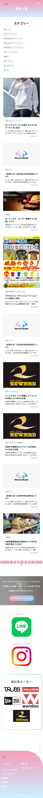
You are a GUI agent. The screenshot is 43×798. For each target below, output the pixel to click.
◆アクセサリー (8, 61)
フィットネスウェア (9, 774)
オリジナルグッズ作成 (9, 769)
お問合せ (5, 786)
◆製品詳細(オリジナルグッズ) (13, 38)
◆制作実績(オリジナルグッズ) (13, 43)
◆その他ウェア (9, 66)
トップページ (6, 764)
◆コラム (6, 70)
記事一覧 (24, 764)
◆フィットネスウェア (11, 52)
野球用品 (5, 778)
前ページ (5, 562)
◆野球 (6, 57)
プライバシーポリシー (29, 768)
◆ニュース (7, 29)
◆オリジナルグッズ (10, 34)
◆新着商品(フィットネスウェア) (14, 48)
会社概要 (5, 782)
